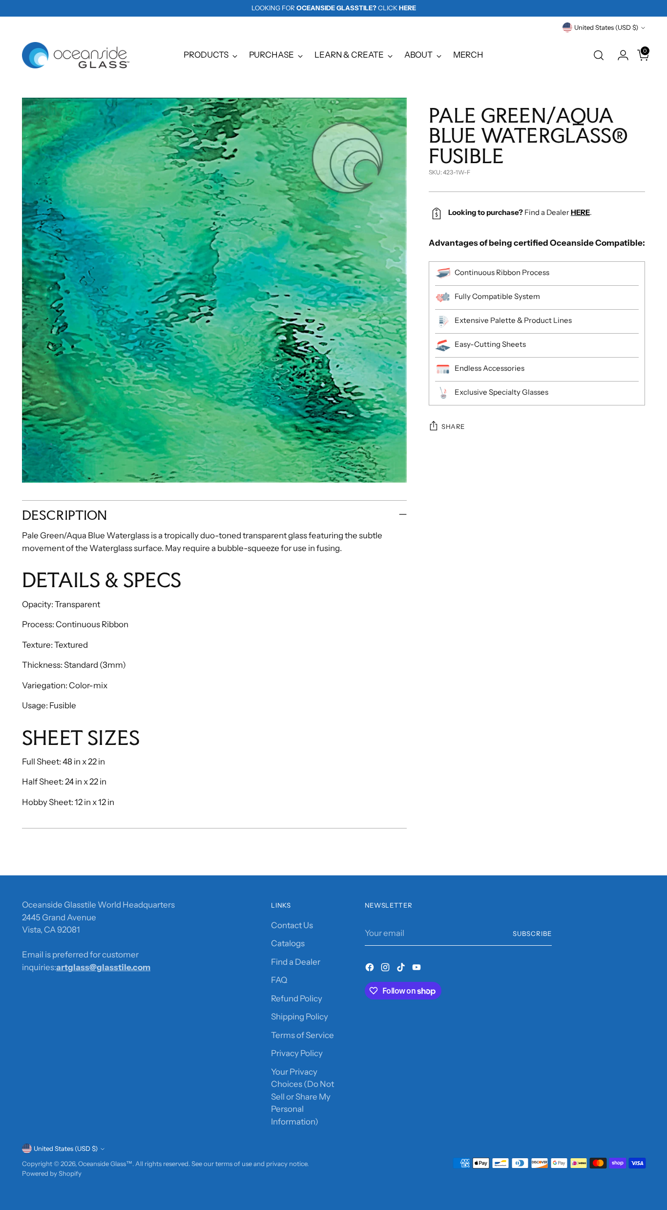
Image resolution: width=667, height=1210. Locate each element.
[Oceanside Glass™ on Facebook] (370, 969)
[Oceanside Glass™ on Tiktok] (402, 969)
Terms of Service (302, 1035)
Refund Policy (296, 998)
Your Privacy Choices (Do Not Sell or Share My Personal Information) (302, 1096)
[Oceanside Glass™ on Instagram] (386, 969)
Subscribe (532, 933)
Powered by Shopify (52, 1173)
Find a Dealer (295, 962)
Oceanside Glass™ (105, 1164)
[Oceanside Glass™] (75, 55)
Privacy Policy (297, 1053)
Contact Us (292, 925)
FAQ (279, 980)
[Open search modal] (598, 55)
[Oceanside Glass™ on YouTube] (417, 969)
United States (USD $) (606, 27)
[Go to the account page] (619, 55)
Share (453, 426)
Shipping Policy (299, 1016)
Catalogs (288, 943)
